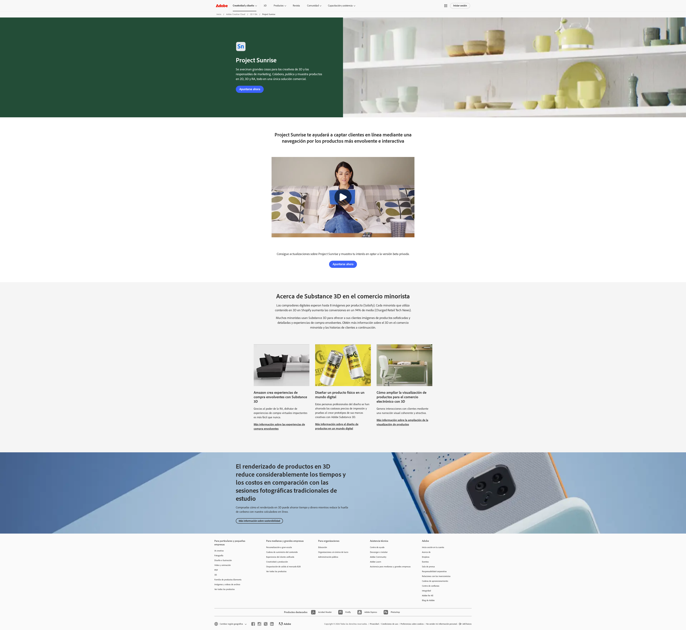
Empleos (425, 557)
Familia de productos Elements (228, 579)
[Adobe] (221, 5)
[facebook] (253, 624)
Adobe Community (378, 557)
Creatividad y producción (277, 562)
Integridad (426, 590)
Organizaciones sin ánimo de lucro (333, 552)
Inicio (219, 14)
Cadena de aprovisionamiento (435, 581)
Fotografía (218, 555)
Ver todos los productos (224, 589)
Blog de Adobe (428, 600)
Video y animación (222, 565)
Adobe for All (427, 595)
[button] (446, 6)
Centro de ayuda (377, 547)
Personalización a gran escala (279, 547)
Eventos (425, 562)
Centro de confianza (430, 586)
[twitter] (265, 624)
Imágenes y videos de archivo (227, 584)
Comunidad (313, 5)
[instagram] (259, 624)
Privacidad (374, 624)
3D (265, 5)
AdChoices (467, 624)
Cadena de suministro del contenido (282, 552)
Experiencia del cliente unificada (280, 557)
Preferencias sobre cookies (412, 624)
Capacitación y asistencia (340, 5)
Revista (296, 5)
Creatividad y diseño (243, 5)
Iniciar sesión (460, 5)
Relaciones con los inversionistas (436, 576)
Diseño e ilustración (223, 560)
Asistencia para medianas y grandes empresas (390, 566)
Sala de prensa (428, 566)
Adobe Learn (375, 562)
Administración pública (328, 557)
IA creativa (219, 550)
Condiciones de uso (389, 624)
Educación (322, 547)
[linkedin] (272, 624)
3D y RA (253, 14)
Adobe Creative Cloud (235, 14)
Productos (279, 5)
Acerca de (426, 552)
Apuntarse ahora (249, 89)
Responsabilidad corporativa (434, 571)
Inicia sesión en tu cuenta (433, 547)
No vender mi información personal (441, 624)
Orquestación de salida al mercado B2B (283, 566)
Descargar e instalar (379, 552)
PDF (216, 570)
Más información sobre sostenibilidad (259, 520)
